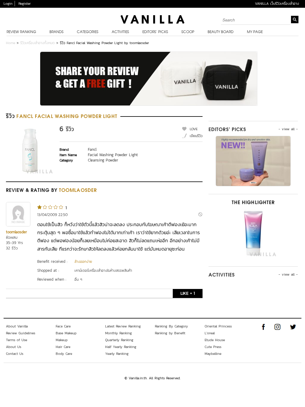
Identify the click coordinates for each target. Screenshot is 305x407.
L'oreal (210, 333)
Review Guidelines (20, 333)
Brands (56, 32)
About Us (13, 346)
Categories (87, 32)
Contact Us (14, 353)
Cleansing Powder (103, 160)
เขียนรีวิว (196, 136)
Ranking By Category (171, 326)
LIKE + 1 (187, 293)
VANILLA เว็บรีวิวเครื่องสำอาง (277, 3)
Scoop (187, 32)
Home (10, 43)
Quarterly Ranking (119, 340)
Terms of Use (16, 340)
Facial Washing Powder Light (113, 155)
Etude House (215, 340)
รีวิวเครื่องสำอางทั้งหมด (37, 43)
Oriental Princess (218, 326)
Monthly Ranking (118, 333)
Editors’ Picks (155, 32)
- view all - (288, 129)
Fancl (92, 149)
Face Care (63, 326)
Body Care (64, 353)
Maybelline (213, 353)
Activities (120, 32)
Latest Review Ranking (123, 326)
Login (8, 3)
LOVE (194, 129)
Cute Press (213, 346)
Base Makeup (66, 333)
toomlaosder (16, 232)
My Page (255, 32)
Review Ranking (21, 32)
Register (24, 3)
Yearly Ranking (117, 353)
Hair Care (63, 346)
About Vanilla (17, 326)
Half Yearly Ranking (120, 346)
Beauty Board (221, 32)
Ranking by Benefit (170, 333)
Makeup (62, 340)
